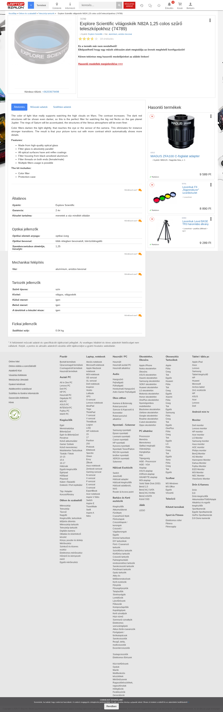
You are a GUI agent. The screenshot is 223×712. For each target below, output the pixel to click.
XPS (88, 396)
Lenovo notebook (94, 403)
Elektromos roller (174, 520)
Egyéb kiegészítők (68, 469)
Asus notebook (93, 465)
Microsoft (196, 384)
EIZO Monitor (198, 469)
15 (87, 434)
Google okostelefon (148, 416)
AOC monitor (198, 447)
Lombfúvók (118, 598)
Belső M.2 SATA (146, 490)
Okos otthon (119, 398)
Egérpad (64, 472)
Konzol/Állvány (67, 494)
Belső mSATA (146, 496)
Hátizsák (64, 466)
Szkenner (117, 461)
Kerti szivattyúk (120, 613)
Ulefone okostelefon (148, 412)
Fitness (169, 523)
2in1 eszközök (199, 390)
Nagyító (63, 515)
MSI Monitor (197, 472)
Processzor (144, 436)
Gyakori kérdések (17, 384)
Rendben (111, 706)
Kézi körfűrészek (122, 664)
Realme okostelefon (148, 419)
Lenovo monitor (199, 428)
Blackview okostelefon (149, 409)
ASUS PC (64, 404)
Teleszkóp (64, 509)
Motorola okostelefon (149, 394)
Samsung (170, 412)
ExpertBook (91, 491)
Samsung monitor (200, 441)
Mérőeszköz (65, 543)
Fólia (168, 368)
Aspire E (90, 503)
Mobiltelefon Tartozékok (71, 450)
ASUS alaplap (146, 471)
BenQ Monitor (198, 453)
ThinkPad (90, 412)
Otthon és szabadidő (71, 500)
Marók (118, 670)
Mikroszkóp (65, 505)
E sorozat (90, 484)
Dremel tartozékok (123, 538)
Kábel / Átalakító (68, 482)
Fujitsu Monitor (199, 466)
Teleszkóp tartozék (68, 527)
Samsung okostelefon (149, 381)
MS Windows (172, 483)
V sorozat (90, 418)
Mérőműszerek (120, 679)
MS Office (170, 486)
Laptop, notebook (95, 356)
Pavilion (90, 440)
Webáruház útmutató (18, 380)
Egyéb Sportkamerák (202, 512)
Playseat (64, 479)
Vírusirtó (170, 493)
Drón (194, 490)
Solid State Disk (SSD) (149, 483)
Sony (168, 460)
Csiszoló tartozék (121, 557)
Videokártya (145, 449)
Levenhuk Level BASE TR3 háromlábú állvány (195, 223)
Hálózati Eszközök (123, 467)
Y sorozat (90, 415)
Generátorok (119, 695)
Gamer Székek (67, 444)
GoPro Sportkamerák (202, 515)
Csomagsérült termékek (71, 368)
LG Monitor (197, 438)
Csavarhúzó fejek (122, 516)
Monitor (196, 420)
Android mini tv (200, 412)
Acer (194, 399)
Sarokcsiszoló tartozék (123, 566)
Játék (142, 505)
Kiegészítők (66, 420)
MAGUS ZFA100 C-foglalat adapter (175, 156)
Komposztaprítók (121, 607)
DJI (193, 493)
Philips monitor (199, 450)
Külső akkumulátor (68, 441)
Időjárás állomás (67, 521)
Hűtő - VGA (144, 464)
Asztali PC (65, 377)
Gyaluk (120, 667)
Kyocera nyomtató (121, 446)
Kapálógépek (119, 610)
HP (193, 377)
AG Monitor (197, 457)
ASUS (195, 396)
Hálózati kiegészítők (122, 482)
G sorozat (90, 399)
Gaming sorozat (94, 472)
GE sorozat (92, 377)
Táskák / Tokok (67, 453)
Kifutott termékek (175, 507)
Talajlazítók (118, 591)
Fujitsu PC (65, 411)
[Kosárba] (152, 116)
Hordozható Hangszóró (124, 389)
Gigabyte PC (66, 398)
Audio (116, 374)
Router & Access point (123, 492)
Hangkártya (144, 452)
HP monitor (197, 431)
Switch (89, 500)
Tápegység (144, 458)
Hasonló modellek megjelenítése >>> (100, 63)
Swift (88, 509)
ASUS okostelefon (147, 375)
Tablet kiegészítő (200, 374)
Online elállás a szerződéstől (22, 366)
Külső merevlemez (68, 447)
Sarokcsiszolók (121, 638)
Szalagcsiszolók (120, 654)
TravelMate (92, 506)
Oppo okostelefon (147, 425)
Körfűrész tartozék (121, 554)
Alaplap (143, 468)
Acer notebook (93, 494)
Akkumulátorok (121, 509)
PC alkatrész (146, 431)
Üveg (168, 371)
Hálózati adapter (120, 479)
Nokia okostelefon (147, 368)
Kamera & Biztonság (122, 403)
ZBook (89, 462)
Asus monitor (198, 444)
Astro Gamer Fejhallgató (124, 392)
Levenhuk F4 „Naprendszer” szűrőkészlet (190, 190)
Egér (62, 425)
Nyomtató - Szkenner (124, 425)
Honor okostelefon (148, 397)
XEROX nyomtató (121, 458)
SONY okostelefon (148, 384)
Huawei (169, 381)
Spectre (90, 453)
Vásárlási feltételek (18, 375)
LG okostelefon (146, 390)
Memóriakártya (67, 428)
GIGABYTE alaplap (148, 477)
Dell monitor (198, 425)
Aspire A (90, 513)
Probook (90, 447)
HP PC (63, 392)
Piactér (63, 356)
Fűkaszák (117, 604)
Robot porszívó (120, 406)
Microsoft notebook (95, 365)
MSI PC (63, 401)
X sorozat (90, 478)
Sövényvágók (121, 594)
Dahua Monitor (199, 463)
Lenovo (195, 368)
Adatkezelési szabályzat (20, 389)
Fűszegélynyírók (121, 588)
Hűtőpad (64, 475)
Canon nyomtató (120, 439)
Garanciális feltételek (19, 398)
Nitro (88, 516)
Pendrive (64, 438)
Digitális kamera (67, 531)
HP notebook (92, 431)
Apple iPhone (145, 365)
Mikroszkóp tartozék (69, 524)
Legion (89, 425)
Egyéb (169, 378)
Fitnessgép (171, 526)
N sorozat (90, 475)
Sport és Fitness (174, 515)
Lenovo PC (65, 385)
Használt (117, 362)
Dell (194, 406)
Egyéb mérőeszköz (69, 562)
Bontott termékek (68, 362)
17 (87, 437)
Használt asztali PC (122, 365)
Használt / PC (120, 356)
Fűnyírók (117, 585)
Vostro (89, 390)
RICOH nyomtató (121, 452)
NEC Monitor (198, 475)
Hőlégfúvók (118, 689)
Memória (143, 439)
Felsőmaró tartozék (122, 569)
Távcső (63, 512)
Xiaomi (169, 397)
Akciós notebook (94, 362)
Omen (89, 456)
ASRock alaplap (147, 474)
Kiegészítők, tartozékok (71, 518)
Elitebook (90, 450)
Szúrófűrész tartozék (122, 550)
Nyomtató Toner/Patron (123, 449)
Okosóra (143, 371)
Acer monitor (198, 435)
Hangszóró (118, 379)
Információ (70, 8)
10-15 (62, 457)
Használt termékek (68, 371)
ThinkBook (91, 421)
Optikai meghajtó (147, 446)
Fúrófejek (119, 513)
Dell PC (63, 389)
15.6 (62, 460)
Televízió (170, 498)
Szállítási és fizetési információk (24, 393)
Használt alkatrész (121, 368)
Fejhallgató (118, 382)
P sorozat (90, 481)
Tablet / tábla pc (200, 356)
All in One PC (66, 382)
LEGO (142, 510)
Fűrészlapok (120, 519)
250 (88, 443)
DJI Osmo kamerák (201, 518)
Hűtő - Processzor (147, 461)
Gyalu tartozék (119, 572)
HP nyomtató (119, 443)
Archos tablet (198, 387)
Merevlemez (145, 442)
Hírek (11, 402)
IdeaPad (90, 406)
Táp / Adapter (66, 491)
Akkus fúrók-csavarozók (124, 629)
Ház (141, 455)
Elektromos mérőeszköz (71, 553)
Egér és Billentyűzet (69, 435)
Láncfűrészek (121, 601)
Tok (167, 375)
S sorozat (90, 487)
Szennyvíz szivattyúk (122, 620)
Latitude (90, 393)
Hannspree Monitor (201, 460)
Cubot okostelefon (147, 422)
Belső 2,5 (143, 486)
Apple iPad (197, 362)
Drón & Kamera (200, 484)
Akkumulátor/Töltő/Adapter (204, 499)
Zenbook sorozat (94, 469)
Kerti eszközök (119, 582)
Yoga (88, 409)
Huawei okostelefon (148, 387)
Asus (194, 365)
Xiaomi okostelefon (148, 378)
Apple (168, 365)
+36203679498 (50, 91)
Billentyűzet (65, 431)
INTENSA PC (66, 407)
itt (188, 702)
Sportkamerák (198, 509)
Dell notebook (92, 384)
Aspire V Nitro (93, 497)
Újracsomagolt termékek (71, 365)
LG (167, 444)
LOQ (88, 428)
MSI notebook (92, 374)
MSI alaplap (145, 480)
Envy (88, 459)
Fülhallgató (118, 385)
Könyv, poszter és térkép (71, 540)
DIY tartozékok (119, 541)
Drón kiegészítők (200, 496)
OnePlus (170, 428)
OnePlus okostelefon (149, 400)
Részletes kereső (129, 5)
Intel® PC (64, 414)
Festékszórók (119, 692)
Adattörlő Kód (15, 370)
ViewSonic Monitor (201, 479)
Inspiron (90, 387)
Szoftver (170, 478)
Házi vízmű (118, 616)
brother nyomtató (121, 455)
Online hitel (14, 361)
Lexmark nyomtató (121, 436)
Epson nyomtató (120, 433)
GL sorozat (91, 381)
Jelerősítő (117, 476)
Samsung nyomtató (122, 430)
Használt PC (66, 395)
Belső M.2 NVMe (147, 493)
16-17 (62, 463)
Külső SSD (144, 499)
